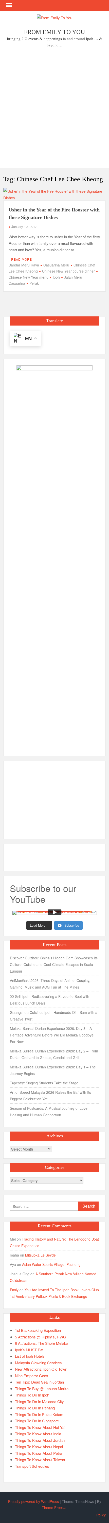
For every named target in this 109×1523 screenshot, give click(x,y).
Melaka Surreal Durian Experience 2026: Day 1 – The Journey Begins (53, 1070)
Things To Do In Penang (35, 1407)
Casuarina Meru (56, 264)
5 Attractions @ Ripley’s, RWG (40, 1336)
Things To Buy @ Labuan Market (42, 1388)
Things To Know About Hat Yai (40, 1427)
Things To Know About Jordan (40, 1440)
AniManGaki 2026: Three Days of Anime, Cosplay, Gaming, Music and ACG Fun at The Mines (50, 984)
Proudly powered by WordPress (33, 1501)
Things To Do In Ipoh (32, 1394)
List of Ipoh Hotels (30, 1356)
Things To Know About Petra (38, 1453)
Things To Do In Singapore (37, 1420)
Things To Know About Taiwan (40, 1459)
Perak (34, 283)
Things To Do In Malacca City (39, 1401)
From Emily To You (54, 32)
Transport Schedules (32, 1466)
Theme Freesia (54, 1507)
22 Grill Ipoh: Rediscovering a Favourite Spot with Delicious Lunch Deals (49, 1000)
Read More (21, 259)
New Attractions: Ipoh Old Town (41, 1369)
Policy (101, 1514)
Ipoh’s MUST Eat (29, 1349)
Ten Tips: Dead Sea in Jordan (39, 1382)
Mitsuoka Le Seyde (40, 1255)
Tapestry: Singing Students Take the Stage (44, 1082)
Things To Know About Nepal (39, 1446)
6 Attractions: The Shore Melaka (41, 1343)
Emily (14, 1289)
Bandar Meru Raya (24, 264)
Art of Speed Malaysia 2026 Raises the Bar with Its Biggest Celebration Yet (50, 1095)
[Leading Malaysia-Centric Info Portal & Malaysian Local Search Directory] (54, 555)
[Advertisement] (54, 109)
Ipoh (56, 277)
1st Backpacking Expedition (38, 1330)
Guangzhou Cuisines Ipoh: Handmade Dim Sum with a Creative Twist (53, 1016)
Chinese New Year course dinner (68, 271)
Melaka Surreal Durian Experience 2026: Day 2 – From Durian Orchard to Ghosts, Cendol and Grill (54, 1054)
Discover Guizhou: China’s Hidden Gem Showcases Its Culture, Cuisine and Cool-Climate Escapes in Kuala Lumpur (54, 964)
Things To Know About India (38, 1433)
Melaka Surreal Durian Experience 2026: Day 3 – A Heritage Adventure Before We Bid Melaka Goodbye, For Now (52, 1035)
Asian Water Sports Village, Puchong (51, 1264)
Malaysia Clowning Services (38, 1362)
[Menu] (8, 5)
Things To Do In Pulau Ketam (39, 1414)
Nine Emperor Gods (31, 1375)
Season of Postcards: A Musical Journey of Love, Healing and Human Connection (49, 1111)
